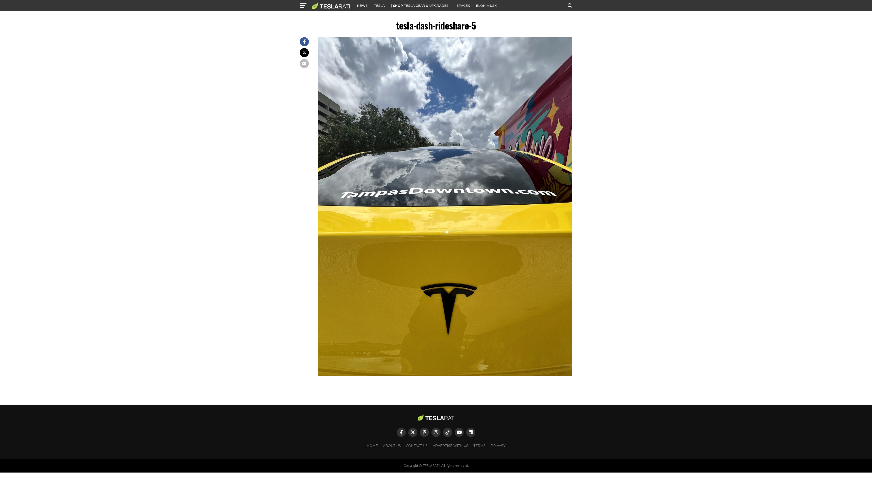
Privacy (498, 446)
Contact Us (417, 446)
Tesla (379, 6)
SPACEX (463, 6)
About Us (392, 446)
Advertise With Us (450, 446)
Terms (479, 446)
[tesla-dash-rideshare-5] (445, 374)
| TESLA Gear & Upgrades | (421, 6)
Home (372, 446)
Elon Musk (486, 6)
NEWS (362, 6)
